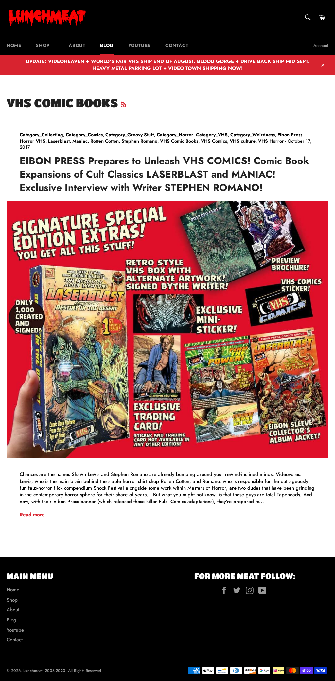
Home (14, 45)
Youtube (139, 45)
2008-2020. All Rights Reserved (73, 670)
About (77, 45)
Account (320, 46)
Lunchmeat (32, 670)
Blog (106, 45)
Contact (177, 45)
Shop (43, 45)
